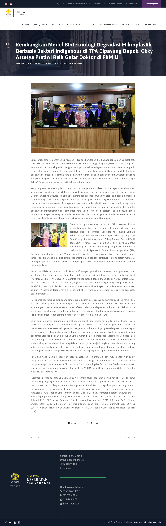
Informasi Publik (132, 4)
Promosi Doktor (76, 64)
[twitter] (10, 522)
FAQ (57, 4)
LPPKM (136, 24)
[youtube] (15, 522)
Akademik (56, 24)
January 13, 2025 (23, 64)
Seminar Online (99, 4)
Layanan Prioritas (115, 4)
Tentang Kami (39, 24)
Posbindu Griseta (83, 4)
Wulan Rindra (44, 64)
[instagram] (19, 522)
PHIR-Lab (125, 24)
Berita (58, 64)
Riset (89, 24)
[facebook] (6, 522)
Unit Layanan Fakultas (108, 24)
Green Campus (68, 4)
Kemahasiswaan (73, 24)
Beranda (25, 24)
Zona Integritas (151, 4)
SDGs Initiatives (150, 24)
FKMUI (64, 64)
